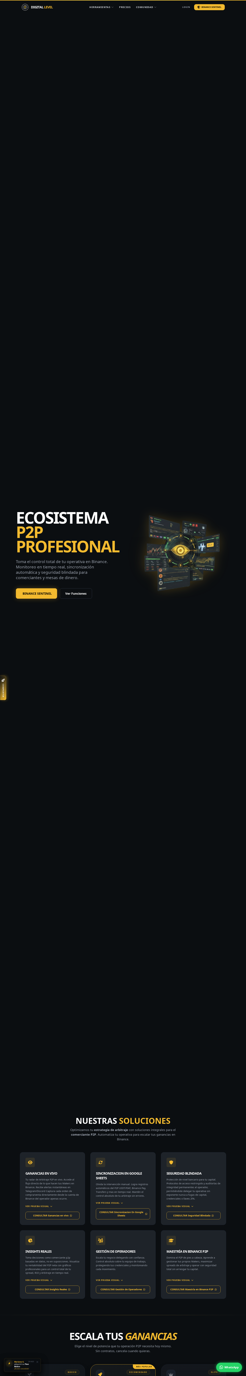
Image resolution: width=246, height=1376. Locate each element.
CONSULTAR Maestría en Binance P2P (191, 1289)
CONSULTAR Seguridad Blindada (191, 1215)
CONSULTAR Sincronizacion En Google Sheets (121, 1214)
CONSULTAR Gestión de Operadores (121, 1289)
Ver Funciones (76, 593)
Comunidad (144, 7)
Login (186, 7)
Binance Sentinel (211, 7)
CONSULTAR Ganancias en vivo (51, 1215)
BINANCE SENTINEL (37, 593)
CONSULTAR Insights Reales (51, 1289)
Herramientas (99, 7)
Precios (125, 7)
